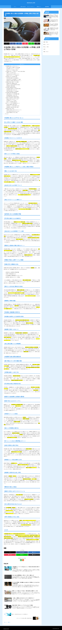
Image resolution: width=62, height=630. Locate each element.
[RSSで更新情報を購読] (23, 560)
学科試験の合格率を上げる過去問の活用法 (14, 88)
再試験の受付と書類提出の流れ (12, 83)
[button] (37, 44)
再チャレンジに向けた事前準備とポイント (13, 103)
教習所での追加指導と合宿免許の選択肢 (12, 97)
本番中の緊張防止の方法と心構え (12, 112)
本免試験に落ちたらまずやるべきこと (12, 66)
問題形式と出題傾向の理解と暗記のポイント (14, 80)
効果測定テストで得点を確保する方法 (13, 105)
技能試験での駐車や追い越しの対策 (12, 107)
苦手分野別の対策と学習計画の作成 (12, 96)
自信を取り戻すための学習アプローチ (13, 74)
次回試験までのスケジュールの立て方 (13, 68)
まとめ (7, 113)
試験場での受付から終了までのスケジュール (14, 109)
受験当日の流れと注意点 (10, 108)
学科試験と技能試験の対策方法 (11, 87)
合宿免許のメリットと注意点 (11, 100)
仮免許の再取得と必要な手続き (12, 104)
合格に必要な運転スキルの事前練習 (12, 91)
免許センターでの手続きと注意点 (12, 70)
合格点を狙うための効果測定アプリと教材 (14, 79)
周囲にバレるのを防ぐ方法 (11, 72)
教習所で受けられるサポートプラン (12, 99)
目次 (21, 64)
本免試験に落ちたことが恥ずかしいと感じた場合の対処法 (15, 71)
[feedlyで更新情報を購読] (21, 560)
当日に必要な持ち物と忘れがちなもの (13, 111)
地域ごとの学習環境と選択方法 (12, 101)
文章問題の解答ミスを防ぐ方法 (12, 95)
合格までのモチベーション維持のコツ (13, 75)
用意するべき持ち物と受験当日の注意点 (13, 84)
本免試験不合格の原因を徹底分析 (11, 92)
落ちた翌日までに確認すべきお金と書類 (13, 67)
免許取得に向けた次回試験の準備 (11, 76)
